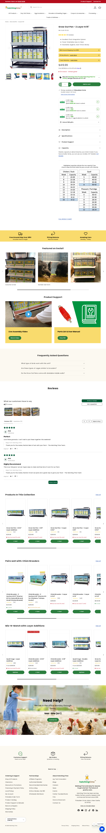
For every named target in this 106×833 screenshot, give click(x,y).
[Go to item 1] (8, 412)
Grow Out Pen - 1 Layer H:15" (81, 529)
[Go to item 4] (35, 412)
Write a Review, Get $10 (37, 791)
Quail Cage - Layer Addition (13, 660)
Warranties (9, 812)
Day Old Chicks (25, 13)
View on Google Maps (87, 806)
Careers (55, 785)
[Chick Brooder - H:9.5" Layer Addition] (37, 643)
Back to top (52, 769)
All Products (12, 13)
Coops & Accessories (77, 13)
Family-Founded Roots (60, 794)
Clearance (8, 782)
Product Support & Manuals (14, 803)
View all (98, 495)
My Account (9, 794)
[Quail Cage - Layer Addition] (15, 643)
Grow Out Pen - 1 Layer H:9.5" (58, 529)
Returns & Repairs (11, 806)
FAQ (54, 797)
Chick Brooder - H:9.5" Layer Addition (36, 660)
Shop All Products (11, 779)
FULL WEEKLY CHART (65, 219)
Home (6, 21)
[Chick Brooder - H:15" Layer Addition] (60, 643)
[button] (100, 7)
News (54, 788)
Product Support (86, 1)
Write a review (92, 401)
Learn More (73, 55)
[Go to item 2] (17, 412)
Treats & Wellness (52, 17)
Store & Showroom (59, 800)
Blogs (54, 782)
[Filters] (89, 421)
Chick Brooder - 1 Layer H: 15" (81, 595)
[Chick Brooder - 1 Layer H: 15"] (82, 578)
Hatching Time (13, 825)
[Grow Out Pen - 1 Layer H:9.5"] (60, 512)
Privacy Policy (65, 825)
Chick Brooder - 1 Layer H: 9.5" (59, 595)
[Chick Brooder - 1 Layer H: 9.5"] (60, 578)
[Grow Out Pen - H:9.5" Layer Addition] (15, 512)
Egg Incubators (39, 13)
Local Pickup (9, 791)
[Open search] (84, 421)
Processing (92, 13)
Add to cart (87, 84)
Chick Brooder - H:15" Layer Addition (58, 660)
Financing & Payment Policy (14, 788)
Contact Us (97, 1)
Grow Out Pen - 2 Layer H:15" (17, 21)
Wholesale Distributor (36, 794)
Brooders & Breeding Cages (57, 13)
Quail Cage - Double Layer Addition (80, 660)
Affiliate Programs (35, 779)
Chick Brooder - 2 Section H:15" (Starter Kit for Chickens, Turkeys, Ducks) (37, 597)
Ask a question (92, 404)
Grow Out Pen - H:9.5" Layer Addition (14, 529)
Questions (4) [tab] (17, 421)
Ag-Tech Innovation (59, 779)
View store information (68, 94)
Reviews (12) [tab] (8, 421)
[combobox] (57, 7)
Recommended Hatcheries (38, 785)
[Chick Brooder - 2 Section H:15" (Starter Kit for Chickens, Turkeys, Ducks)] (37, 578)
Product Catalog (10, 800)
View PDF (63, 338)
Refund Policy (85, 825)
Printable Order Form (12, 797)
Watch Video (15, 338)
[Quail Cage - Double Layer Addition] (82, 643)
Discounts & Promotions (13, 785)
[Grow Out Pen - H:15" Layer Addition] (37, 512)
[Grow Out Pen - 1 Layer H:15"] (82, 512)
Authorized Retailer (35, 782)
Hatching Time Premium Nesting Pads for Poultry (79, 77)
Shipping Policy (10, 809)
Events (55, 791)
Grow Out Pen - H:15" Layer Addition (35, 529)
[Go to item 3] (26, 412)
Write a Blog (33, 788)
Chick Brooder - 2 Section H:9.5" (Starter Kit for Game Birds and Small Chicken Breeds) (14, 597)
